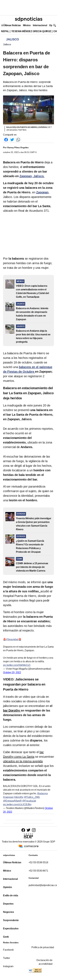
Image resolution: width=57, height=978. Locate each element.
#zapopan (8, 797)
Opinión (7, 887)
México (27, 25)
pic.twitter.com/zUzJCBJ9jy (17, 804)
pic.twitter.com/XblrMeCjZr (17, 665)
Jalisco (7, 44)
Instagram (8, 966)
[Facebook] (6, 139)
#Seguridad (12, 639)
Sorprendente (11, 920)
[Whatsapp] (18, 139)
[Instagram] (34, 830)
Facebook (8, 949)
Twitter (6, 958)
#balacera (42, 793)
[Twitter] (12, 139)
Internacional (40, 25)
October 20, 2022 (12, 672)
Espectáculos (11, 928)
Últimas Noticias (12, 25)
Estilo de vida (10, 895)
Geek (6, 936)
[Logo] (28, 19)
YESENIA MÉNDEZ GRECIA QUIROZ (31, 31)
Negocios (8, 912)
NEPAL (5, 31)
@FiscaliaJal (29, 800)
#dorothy (18, 797)
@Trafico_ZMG (32, 797)
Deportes (8, 903)
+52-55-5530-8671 (38, 870)
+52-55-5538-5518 (38, 862)
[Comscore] (28, 846)
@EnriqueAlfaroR (12, 800)
